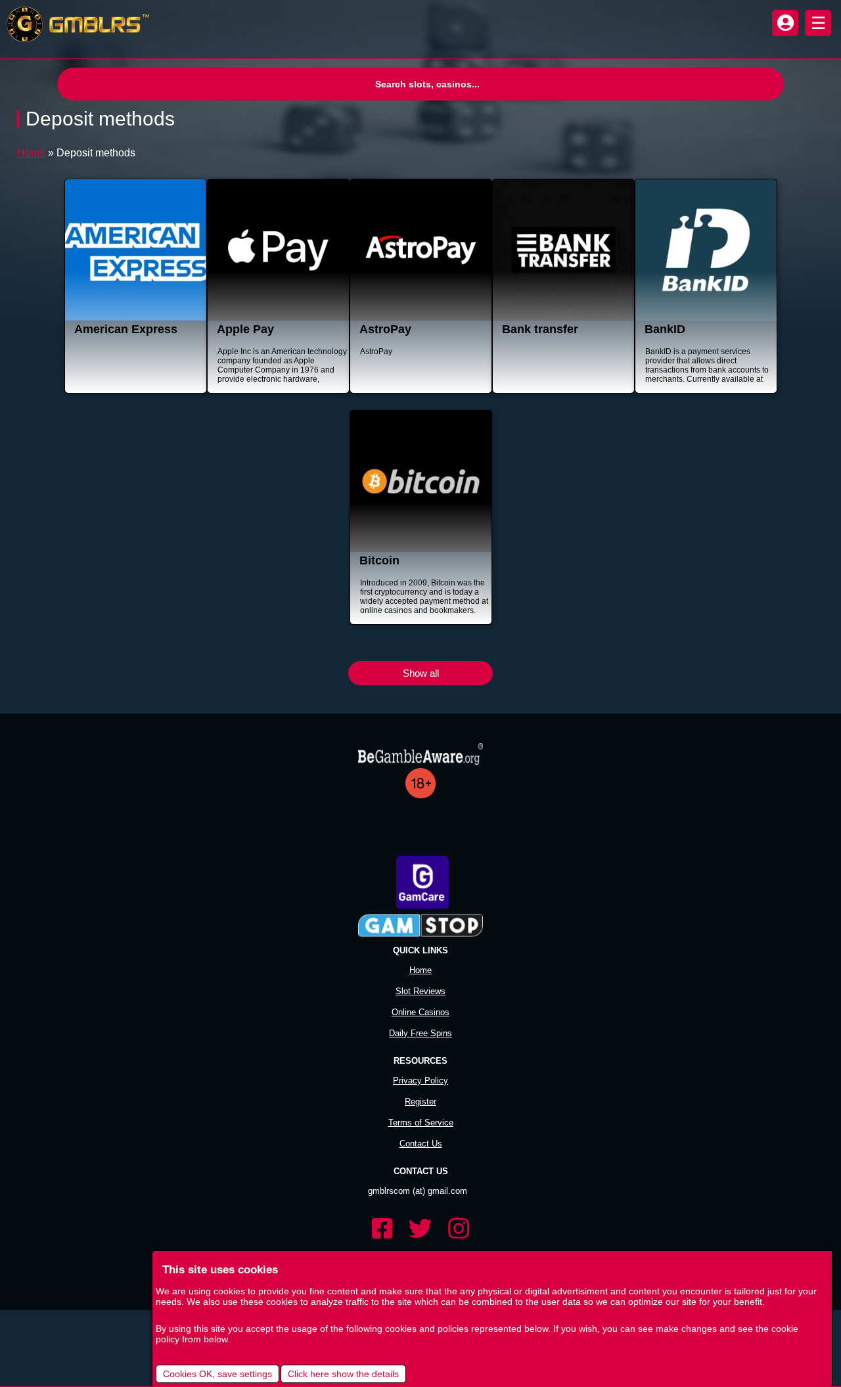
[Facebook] (382, 1229)
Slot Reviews (420, 991)
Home (31, 152)
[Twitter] (420, 1229)
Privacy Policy (420, 1080)
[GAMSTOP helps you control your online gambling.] (420, 926)
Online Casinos (420, 1012)
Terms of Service (420, 1122)
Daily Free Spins (420, 1033)
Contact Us (420, 1143)
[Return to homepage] (75, 24)
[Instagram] (458, 1229)
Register (420, 1101)
